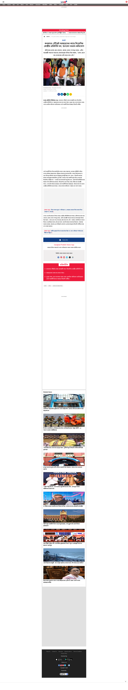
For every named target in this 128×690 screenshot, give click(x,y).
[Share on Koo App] (70, 95)
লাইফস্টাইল (44, 5)
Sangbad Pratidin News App (64, 245)
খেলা (27, 5)
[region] (64, 18)
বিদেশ (22, 5)
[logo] (64, 2)
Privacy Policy (64, 653)
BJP (45, 285)
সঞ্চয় (67, 5)
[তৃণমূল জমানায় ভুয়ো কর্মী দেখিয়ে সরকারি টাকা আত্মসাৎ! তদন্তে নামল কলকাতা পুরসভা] (64, 459)
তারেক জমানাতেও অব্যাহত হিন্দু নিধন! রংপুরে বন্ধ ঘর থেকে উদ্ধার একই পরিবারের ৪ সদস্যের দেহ (73, 33)
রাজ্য (14, 5)
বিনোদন (31, 5)
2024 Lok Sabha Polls (57, 285)
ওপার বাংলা (37, 5)
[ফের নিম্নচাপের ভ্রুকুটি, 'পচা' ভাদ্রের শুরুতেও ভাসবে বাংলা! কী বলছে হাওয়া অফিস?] (64, 555)
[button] (58, 94)
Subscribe (60, 651)
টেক (71, 5)
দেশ (18, 5)
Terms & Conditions (77, 651)
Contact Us (54, 651)
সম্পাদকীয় (61, 5)
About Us (48, 651)
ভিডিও (55, 5)
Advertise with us (68, 651)
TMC (50, 285)
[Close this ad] (125, 682)
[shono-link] (126, 2)
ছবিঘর (50, 5)
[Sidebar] (3, 2)
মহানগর (9, 5)
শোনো (3, 5)
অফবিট (75, 5)
